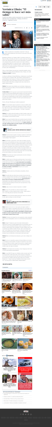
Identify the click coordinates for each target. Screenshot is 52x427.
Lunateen (49, 417)
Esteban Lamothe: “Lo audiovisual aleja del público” (13, 396)
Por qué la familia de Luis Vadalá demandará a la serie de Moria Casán (18, 202)
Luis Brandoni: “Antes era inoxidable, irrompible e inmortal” (15, 402)
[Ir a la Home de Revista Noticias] (5, 3)
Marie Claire (12, 417)
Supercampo (35, 417)
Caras (8, 417)
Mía (45, 417)
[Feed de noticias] (28, 414)
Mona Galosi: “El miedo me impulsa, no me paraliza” (13, 400)
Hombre (21, 417)
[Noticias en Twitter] (25, 414)
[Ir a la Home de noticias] (26, 411)
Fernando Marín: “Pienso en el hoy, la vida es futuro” (14, 398)
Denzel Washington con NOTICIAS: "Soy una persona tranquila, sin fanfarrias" (16, 394)
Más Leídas (37, 19)
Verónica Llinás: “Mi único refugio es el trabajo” (19, 129)
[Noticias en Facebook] (23, 414)
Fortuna (17, 417)
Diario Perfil (3, 417)
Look (39, 417)
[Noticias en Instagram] (20, 414)
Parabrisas (30, 417)
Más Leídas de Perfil (39, 45)
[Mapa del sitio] (31, 414)
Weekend (25, 417)
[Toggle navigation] (1, 2)
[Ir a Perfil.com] (49, 0)
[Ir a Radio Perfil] (43, 0)
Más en (4, 355)
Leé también (10, 128)
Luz (42, 417)
